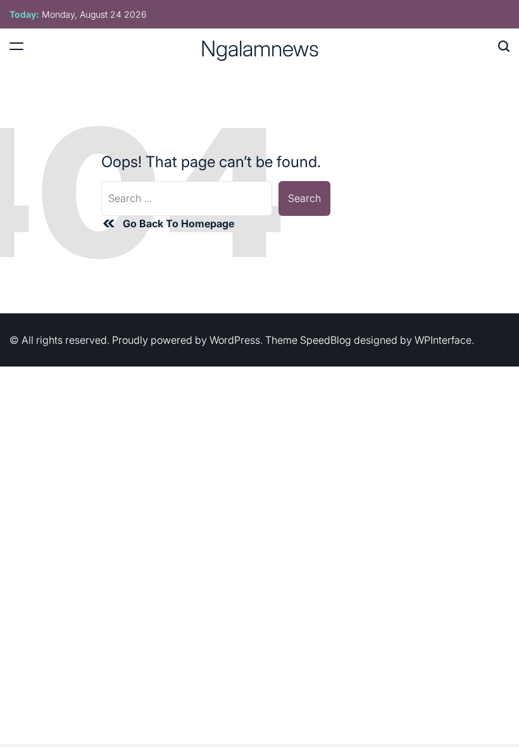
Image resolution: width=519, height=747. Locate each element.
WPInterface (443, 340)
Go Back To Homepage (178, 223)
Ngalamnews (260, 49)
